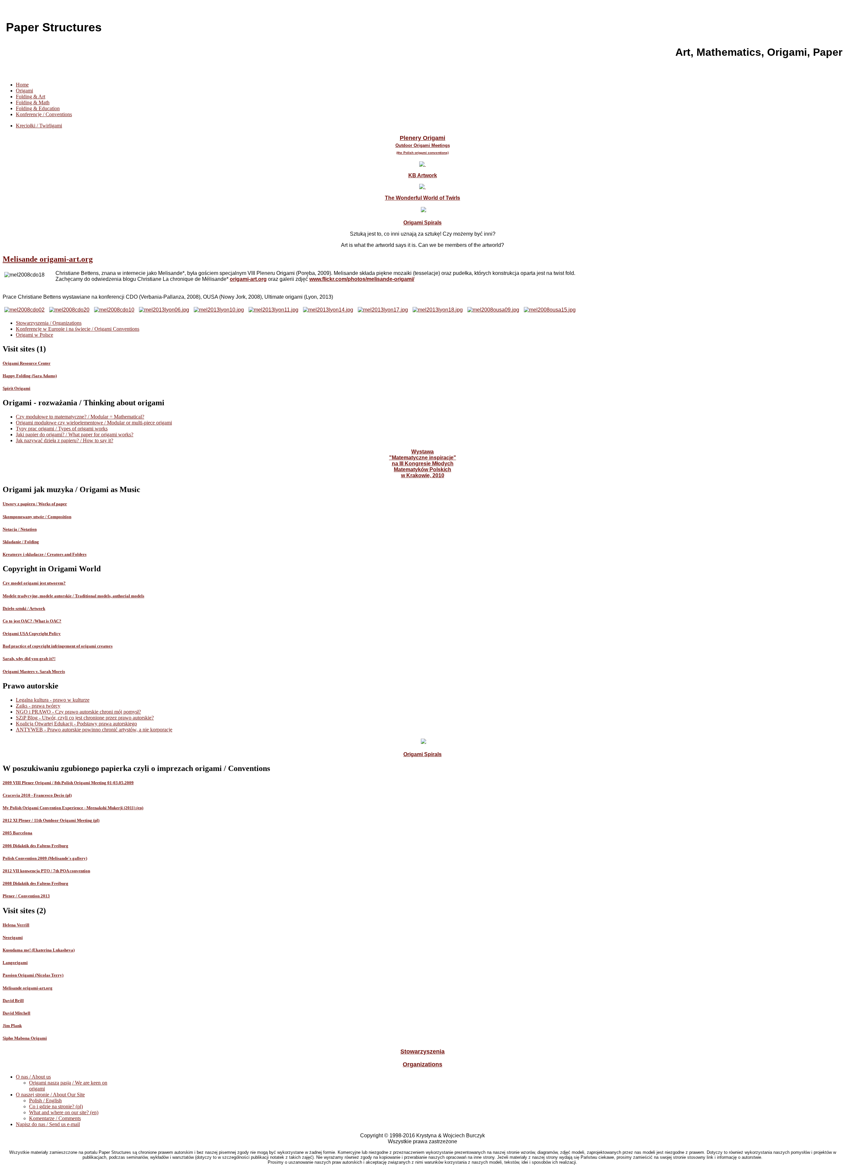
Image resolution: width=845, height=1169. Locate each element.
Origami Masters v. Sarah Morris (34, 671)
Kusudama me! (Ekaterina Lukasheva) (39, 950)
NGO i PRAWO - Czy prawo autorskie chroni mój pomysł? (78, 712)
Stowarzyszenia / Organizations (49, 323)
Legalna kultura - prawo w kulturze (52, 700)
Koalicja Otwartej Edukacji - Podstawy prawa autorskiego (76, 723)
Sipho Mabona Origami (25, 1038)
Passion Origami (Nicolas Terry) (33, 975)
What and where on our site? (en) (63, 1112)
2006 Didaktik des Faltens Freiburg (35, 845)
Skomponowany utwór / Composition (37, 516)
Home (22, 84)
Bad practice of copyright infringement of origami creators (58, 646)
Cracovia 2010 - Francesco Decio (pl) (37, 795)
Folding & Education (38, 108)
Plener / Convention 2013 (26, 895)
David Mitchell (16, 1013)
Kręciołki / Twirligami (39, 125)
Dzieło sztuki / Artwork (24, 608)
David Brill (13, 1000)
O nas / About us (33, 1077)
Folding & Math (33, 102)
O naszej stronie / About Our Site (50, 1094)
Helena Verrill (16, 924)
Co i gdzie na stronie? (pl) (56, 1106)
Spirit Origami (16, 388)
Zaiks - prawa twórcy (38, 706)
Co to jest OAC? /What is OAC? (32, 620)
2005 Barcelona (17, 832)
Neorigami (13, 937)
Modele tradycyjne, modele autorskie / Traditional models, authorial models (73, 595)
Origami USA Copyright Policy (32, 633)
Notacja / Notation (20, 529)
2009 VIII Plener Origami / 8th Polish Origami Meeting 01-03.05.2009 (68, 782)
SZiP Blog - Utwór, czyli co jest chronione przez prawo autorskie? (85, 717)
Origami (24, 90)
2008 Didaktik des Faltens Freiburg (35, 883)
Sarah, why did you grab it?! (29, 658)
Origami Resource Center (27, 363)
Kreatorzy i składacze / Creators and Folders (44, 554)
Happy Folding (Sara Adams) (30, 375)
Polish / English (45, 1100)
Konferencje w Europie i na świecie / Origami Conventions (77, 329)
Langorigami (15, 962)
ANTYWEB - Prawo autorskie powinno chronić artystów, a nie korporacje (94, 729)
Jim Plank (12, 1025)
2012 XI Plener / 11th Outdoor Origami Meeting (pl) (51, 820)
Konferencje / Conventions (44, 114)
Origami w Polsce (34, 335)
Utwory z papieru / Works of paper (35, 503)
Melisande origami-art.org (48, 259)
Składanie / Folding (21, 541)
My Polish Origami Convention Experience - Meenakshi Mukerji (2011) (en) (73, 807)
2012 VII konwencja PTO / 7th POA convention (46, 870)
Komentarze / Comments (55, 1118)
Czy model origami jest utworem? (34, 583)
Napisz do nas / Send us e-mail (48, 1124)
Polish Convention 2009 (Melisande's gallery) (45, 858)
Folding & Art (30, 96)
